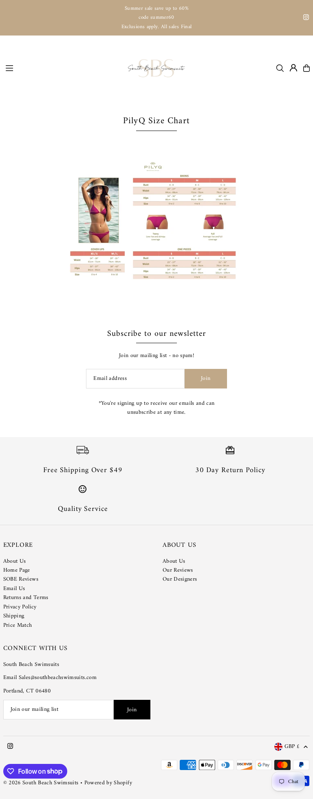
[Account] (293, 67)
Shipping (13, 616)
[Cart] (306, 68)
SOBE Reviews (20, 579)
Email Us (14, 589)
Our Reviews (178, 570)
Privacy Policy (20, 607)
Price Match (17, 625)
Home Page (16, 570)
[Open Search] (280, 68)
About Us (14, 561)
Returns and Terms (25, 598)
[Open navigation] (62, 68)
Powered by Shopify (108, 783)
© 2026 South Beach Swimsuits (41, 783)
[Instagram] (306, 18)
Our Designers (180, 579)
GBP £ (292, 747)
